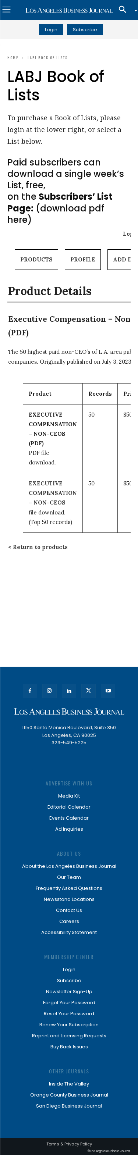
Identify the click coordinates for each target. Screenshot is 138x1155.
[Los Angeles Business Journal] (69, 10)
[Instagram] (49, 691)
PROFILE (82, 259)
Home (12, 57)
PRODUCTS (36, 259)
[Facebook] (30, 691)
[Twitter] (88, 691)
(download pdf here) (59, 207)
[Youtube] (108, 691)
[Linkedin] (69, 691)
